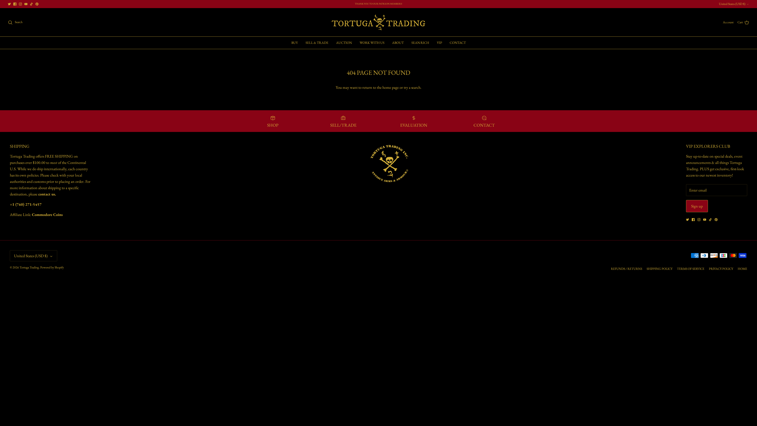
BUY (294, 42)
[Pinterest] (36, 4)
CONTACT (458, 42)
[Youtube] (25, 4)
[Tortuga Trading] (378, 22)
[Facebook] (14, 4)
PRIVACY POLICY (721, 269)
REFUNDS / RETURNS (626, 269)
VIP (439, 42)
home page (390, 87)
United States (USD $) (732, 4)
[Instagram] (20, 4)
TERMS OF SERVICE (690, 269)
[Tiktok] (31, 4)
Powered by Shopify (52, 267)
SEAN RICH (420, 42)
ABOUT (398, 42)
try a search (412, 87)
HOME (742, 269)
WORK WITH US (372, 42)
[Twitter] (9, 4)
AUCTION (344, 42)
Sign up (697, 206)
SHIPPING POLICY (659, 269)
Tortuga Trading (29, 267)
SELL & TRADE (317, 42)
